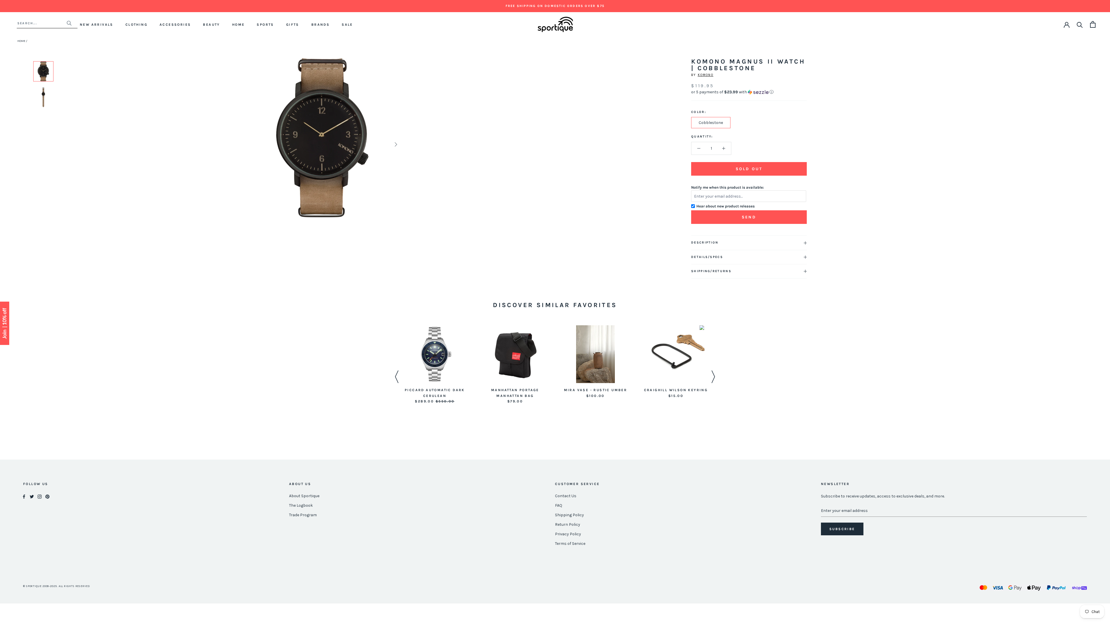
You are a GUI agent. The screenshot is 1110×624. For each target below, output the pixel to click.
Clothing (136, 25)
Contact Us (565, 495)
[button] (749, 92)
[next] (395, 144)
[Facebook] (24, 496)
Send (749, 217)
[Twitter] (32, 496)
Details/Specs (707, 257)
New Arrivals (96, 25)
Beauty (211, 25)
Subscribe (842, 529)
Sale (347, 25)
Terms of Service (570, 543)
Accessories (175, 25)
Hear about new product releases (725, 206)
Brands (320, 25)
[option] (43, 71)
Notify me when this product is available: (727, 187)
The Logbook (301, 505)
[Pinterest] (47, 496)
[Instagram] (40, 496)
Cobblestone (711, 122)
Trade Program (303, 514)
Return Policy (567, 524)
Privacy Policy (568, 534)
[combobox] (42, 23)
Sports (265, 25)
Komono (705, 75)
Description (704, 242)
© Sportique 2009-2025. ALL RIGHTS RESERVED (56, 586)
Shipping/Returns (711, 271)
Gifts (292, 25)
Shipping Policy (569, 514)
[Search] (1080, 24)
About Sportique (304, 495)
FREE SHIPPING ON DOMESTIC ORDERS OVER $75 (555, 6)
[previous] (249, 144)
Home (238, 25)
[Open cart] (1093, 24)
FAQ (558, 505)
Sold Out (749, 168)
